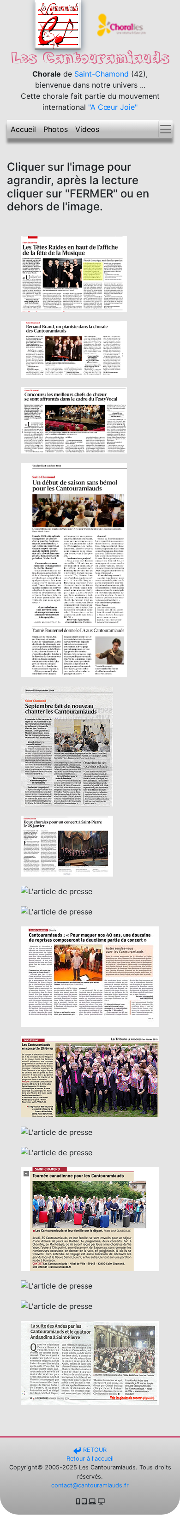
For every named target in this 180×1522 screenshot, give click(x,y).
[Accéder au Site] (122, 24)
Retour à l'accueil (90, 1458)
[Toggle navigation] (165, 129)
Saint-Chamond (101, 73)
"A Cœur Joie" (113, 107)
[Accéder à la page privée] (58, 24)
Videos (87, 129)
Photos (55, 129)
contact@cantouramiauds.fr (90, 1485)
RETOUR (94, 1449)
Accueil (23, 129)
